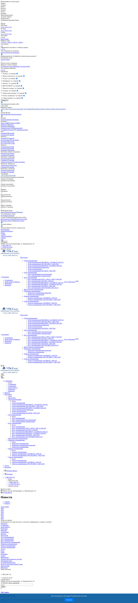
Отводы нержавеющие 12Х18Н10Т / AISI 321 (42, 303)
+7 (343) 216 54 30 (6, 247)
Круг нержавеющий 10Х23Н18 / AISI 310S (41, 286)
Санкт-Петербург (6, 236)
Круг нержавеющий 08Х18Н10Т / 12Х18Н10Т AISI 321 (45, 282)
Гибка (3, 552)
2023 (2, 513)
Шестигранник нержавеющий (33, 289)
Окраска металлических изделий (11, 559)
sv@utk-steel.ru (7, 492)
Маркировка (5, 557)
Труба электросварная (35, 269)
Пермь (3, 233)
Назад (10, 382)
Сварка (3, 556)
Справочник (5, 532)
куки (68, 596)
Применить (5, 100)
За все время (5, 507)
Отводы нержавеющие (31, 301)
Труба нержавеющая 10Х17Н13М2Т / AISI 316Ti (43, 264)
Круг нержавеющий (30, 277)
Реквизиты (8, 283)
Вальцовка (4, 554)
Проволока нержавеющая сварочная (39, 293)
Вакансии (8, 285)
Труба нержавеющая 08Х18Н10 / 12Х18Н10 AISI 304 (45, 266)
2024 (2, 512)
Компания (4, 523)
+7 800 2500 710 (6, 245)
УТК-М (3, 238)
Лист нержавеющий (30, 272)
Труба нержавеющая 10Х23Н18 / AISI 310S (41, 271)
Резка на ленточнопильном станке (12, 564)
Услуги (66, 282)
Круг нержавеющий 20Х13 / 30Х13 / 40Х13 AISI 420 (45, 279)
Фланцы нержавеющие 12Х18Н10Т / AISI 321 (42, 298)
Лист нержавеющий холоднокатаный (40, 274)
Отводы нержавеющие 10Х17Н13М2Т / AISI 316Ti (44, 304)
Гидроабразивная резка (8, 562)
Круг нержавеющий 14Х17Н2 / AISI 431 (41, 281)
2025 (2, 510)
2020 (2, 518)
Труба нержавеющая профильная (38, 267)
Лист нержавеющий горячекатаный (39, 276)
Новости (17, 282)
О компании (5, 277)
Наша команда (9, 282)
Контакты (72, 282)
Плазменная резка (6, 561)
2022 (2, 515)
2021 (2, 517)
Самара (3, 234)
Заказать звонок (6, 249)
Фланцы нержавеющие (31, 296)
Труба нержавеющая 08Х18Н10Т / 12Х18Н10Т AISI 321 (46, 262)
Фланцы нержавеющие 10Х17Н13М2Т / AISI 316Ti (44, 299)
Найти (3, 586)
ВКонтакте (4, 567)
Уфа (2, 239)
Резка (2, 551)
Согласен (69, 600)
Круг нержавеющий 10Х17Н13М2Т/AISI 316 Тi (43, 288)
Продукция (24, 257)
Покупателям (5, 566)
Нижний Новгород (7, 231)
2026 (2, 508)
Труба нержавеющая (30, 260)
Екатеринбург (5, 229)
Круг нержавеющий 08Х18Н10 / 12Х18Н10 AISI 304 (45, 284)
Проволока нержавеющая (32, 291)
